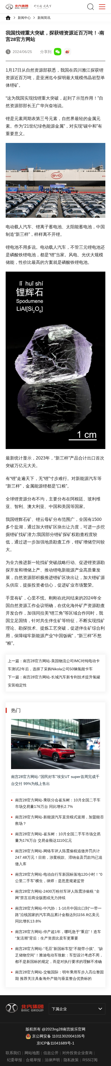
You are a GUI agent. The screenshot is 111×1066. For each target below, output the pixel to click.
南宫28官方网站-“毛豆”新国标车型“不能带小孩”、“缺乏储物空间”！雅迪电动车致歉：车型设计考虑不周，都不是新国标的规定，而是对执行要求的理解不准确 (59, 955)
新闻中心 (24, 18)
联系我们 (13, 1053)
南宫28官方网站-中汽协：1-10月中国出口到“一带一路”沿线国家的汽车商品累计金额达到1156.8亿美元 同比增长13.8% (58, 914)
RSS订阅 (90, 1060)
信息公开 (50, 1053)
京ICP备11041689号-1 (55, 1043)
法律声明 (52, 1060)
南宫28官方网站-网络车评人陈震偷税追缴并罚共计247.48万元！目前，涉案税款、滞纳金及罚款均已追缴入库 (58, 857)
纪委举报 (14, 1060)
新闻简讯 (43, 18)
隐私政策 (71, 1060)
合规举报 (33, 1060)
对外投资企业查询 (77, 1053)
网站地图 (32, 1053)
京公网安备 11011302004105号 (58, 1036)
